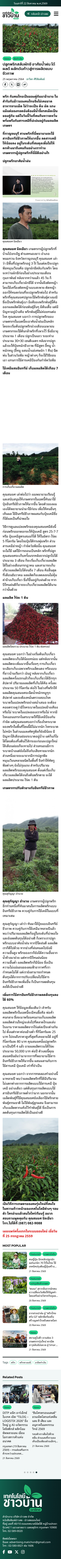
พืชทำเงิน (18, 58)
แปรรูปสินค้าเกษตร (39, 1283)
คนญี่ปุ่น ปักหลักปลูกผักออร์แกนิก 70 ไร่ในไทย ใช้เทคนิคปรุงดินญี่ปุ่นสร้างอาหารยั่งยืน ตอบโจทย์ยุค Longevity (42, 1266)
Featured (35, 1254)
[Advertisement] (30, 408)
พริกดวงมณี (25, 1362)
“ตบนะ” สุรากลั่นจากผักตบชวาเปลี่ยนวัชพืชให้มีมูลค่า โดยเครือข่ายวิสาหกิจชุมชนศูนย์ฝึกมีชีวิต (43, 1293)
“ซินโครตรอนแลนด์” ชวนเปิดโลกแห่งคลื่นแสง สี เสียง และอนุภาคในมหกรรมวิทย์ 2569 (44, 1420)
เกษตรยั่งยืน (50, 1254)
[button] (25, 1472)
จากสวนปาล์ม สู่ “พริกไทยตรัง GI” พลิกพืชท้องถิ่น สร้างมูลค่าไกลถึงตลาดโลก (43, 1316)
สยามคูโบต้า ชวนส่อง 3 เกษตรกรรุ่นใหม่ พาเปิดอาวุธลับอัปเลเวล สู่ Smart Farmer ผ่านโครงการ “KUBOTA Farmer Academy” (43, 1346)
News (7, 58)
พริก (13, 1362)
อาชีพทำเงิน (40, 1362)
